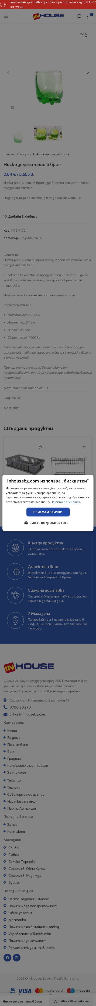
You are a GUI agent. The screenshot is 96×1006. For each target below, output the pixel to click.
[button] (48, 523)
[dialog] (47, 503)
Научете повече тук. (66, 501)
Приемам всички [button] (48, 512)
